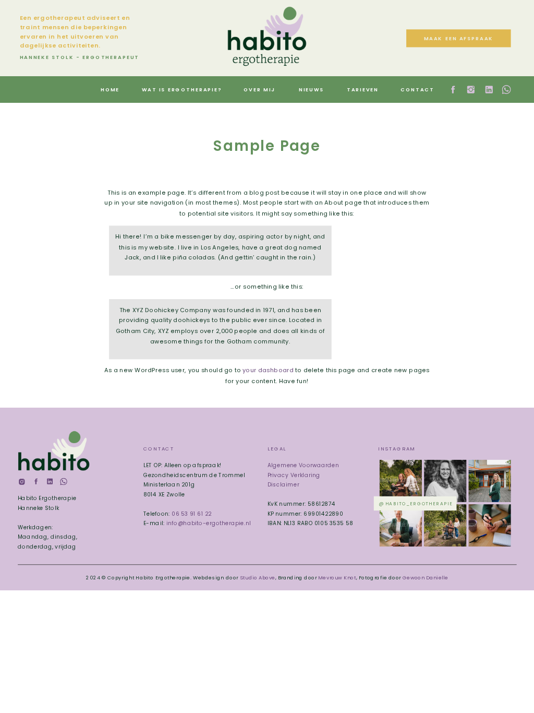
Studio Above (257, 577)
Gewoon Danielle (425, 577)
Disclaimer (283, 485)
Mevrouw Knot (337, 577)
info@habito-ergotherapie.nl (208, 523)
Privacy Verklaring (294, 475)
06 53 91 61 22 (191, 513)
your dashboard (268, 370)
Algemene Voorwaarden (303, 465)
